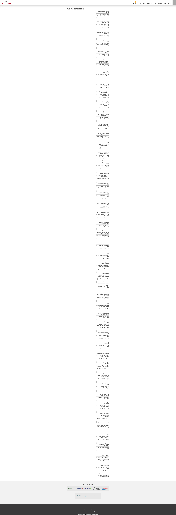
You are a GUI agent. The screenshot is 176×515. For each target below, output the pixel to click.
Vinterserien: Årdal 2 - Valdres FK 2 (103, 273)
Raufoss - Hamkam (104, 239)
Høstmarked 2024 (104, 72)
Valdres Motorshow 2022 (103, 169)
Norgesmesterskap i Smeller (104, 437)
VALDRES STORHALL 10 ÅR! (104, 25)
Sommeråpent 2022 (103, 166)
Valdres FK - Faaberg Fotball (104, 412)
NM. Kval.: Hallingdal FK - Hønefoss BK (103, 118)
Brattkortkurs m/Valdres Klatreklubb (103, 40)
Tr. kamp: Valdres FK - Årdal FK (103, 134)
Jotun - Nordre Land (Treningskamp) (103, 383)
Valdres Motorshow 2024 (103, 85)
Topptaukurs (103, 82)
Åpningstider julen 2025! (103, 33)
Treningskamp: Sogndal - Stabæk (103, 58)
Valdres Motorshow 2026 (103, 18)
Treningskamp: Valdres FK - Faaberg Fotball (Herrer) (103, 294)
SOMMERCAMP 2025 (103, 48)
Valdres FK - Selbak (104, 346)
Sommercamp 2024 (103, 75)
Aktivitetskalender (105, 9)
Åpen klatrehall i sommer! (104, 451)
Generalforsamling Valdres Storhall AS (103, 15)
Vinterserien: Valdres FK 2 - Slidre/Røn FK (103, 321)
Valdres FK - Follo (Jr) (103, 65)
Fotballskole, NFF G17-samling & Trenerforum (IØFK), (103, 460)
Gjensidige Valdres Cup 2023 (104, 108)
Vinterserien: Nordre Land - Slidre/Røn (103, 276)
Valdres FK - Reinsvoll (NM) (104, 223)
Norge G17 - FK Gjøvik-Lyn (104, 395)
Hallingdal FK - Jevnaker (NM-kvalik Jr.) (103, 325)
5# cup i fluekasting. (103, 416)
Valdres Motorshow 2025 (103, 52)
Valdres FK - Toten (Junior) (104, 356)
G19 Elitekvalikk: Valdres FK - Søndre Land (103, 372)
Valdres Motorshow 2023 (103, 105)
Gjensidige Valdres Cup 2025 (104, 55)
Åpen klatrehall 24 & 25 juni (104, 455)
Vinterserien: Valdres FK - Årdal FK (103, 317)
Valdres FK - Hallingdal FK (104, 409)
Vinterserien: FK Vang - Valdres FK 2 (103, 290)
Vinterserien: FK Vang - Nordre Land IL (103, 266)
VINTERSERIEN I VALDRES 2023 (103, 137)
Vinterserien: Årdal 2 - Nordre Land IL (103, 282)
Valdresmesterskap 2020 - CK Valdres (103, 212)
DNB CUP (103, 457)
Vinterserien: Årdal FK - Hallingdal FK (103, 286)
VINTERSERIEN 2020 (103, 236)
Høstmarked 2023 (104, 98)
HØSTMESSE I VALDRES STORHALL (103, 332)
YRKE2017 (103, 434)
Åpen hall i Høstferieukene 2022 (103, 159)
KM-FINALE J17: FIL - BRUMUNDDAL (104, 208)
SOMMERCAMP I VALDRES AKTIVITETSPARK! (103, 203)
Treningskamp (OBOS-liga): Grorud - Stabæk (103, 29)
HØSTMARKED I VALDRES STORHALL (103, 196)
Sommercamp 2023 (103, 101)
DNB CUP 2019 (103, 256)
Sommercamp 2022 (103, 163)
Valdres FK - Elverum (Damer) (104, 359)
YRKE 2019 (103, 253)
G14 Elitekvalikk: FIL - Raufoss (103, 376)
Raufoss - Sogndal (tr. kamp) (104, 95)
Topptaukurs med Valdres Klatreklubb (103, 149)
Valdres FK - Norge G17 (103, 398)
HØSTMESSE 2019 (104, 249)
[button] (135, 3)
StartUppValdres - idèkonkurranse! (104, 444)
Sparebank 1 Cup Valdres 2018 (103, 328)
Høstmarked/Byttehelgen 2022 (103, 153)
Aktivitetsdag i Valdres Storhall (103, 476)
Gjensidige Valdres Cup (103, 199)
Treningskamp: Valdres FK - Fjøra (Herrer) (103, 279)
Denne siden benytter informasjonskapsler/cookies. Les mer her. (88, 514)
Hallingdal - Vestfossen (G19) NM (103, 233)
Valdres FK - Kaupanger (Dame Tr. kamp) (103, 226)
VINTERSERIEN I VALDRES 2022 (103, 176)
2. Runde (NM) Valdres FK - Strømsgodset (103, 353)
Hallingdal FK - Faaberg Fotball (103, 406)
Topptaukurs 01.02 (103, 68)
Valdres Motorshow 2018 (103, 343)
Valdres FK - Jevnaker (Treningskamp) (103, 387)
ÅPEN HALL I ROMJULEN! (103, 419)
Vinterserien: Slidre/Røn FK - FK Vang (103, 306)
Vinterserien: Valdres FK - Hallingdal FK (103, 302)
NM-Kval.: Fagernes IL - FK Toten (103, 22)
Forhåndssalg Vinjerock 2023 (104, 145)
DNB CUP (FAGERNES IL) (103, 369)
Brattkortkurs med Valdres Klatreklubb (103, 141)
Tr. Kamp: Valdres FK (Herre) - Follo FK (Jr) (103, 130)
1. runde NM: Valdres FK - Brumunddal (103, 366)
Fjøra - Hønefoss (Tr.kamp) (104, 229)
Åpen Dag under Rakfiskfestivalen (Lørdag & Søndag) (103, 472)
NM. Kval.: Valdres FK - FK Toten (103, 115)
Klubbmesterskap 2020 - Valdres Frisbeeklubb (103, 219)
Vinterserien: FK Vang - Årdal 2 (103, 259)
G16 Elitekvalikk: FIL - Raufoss (103, 379)
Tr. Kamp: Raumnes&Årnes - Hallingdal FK (103, 125)
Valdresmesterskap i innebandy (103, 465)
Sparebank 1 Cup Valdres (103, 422)
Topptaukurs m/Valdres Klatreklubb (103, 44)
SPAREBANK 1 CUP (104, 246)
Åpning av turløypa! (103, 215)
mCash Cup (103, 468)
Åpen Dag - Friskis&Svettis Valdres (103, 430)
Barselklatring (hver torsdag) (104, 156)
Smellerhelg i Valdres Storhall (103, 440)
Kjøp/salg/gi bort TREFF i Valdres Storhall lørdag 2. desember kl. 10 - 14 (103, 426)
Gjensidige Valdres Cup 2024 (104, 92)
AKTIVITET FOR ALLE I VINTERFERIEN (104, 402)
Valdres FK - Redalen (103, 391)
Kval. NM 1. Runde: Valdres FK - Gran (103, 173)
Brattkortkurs (103, 78)
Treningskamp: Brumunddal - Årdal (103, 62)
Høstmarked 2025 (104, 36)
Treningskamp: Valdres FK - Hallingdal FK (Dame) (103, 310)
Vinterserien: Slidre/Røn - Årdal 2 (103, 263)
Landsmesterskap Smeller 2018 (103, 336)
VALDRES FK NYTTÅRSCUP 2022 (103, 179)
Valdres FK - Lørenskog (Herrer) (103, 349)
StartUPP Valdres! (104, 339)
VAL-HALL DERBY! (103, 121)
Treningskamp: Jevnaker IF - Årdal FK (103, 269)
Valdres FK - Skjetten (103, 363)
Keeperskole (103, 243)
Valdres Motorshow (103, 448)
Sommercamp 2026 (103, 12)
